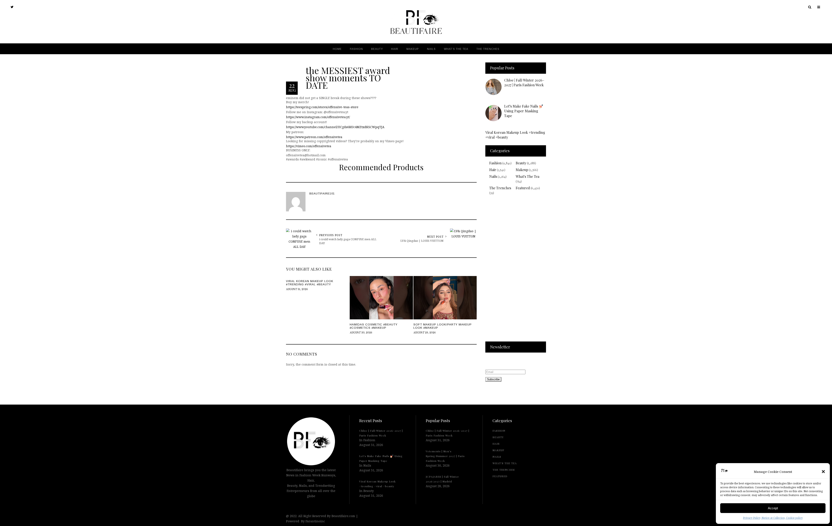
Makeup (522, 169)
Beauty (521, 163)
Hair (492, 169)
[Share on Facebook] (4, 262)
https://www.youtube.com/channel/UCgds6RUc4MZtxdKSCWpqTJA (335, 127)
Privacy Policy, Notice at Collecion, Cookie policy (773, 518)
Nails (493, 176)
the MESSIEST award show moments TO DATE (348, 77)
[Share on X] (4, 252)
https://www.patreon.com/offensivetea (314, 137)
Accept (773, 508)
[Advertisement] (515, 271)
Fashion (495, 163)
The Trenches (500, 188)
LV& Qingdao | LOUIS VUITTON (422, 241)
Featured (523, 188)
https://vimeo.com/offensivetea (308, 146)
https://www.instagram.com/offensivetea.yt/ (318, 117)
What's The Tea (527, 176)
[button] (823, 471)
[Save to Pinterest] (4, 272)
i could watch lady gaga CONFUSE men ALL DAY (347, 241)
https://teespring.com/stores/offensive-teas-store (322, 107)
